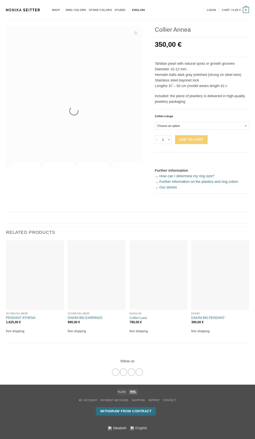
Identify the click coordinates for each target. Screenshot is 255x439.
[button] (235, 10)
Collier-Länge (164, 116)
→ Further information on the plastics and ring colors (196, 182)
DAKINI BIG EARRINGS (85, 317)
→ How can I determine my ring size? (184, 176)
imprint (154, 400)
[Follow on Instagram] (123, 372)
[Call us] (139, 372)
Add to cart (191, 139)
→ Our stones (166, 187)
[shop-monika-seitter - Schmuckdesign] (23, 10)
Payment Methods (114, 400)
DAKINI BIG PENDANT (208, 317)
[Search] (47, 10)
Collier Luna (138, 317)
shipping (138, 400)
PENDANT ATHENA (20, 317)
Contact (169, 400)
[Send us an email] (131, 372)
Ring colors (76, 10)
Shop (56, 10)
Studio (120, 10)
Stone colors (100, 10)
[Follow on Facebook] (115, 372)
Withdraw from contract (125, 411)
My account (88, 400)
